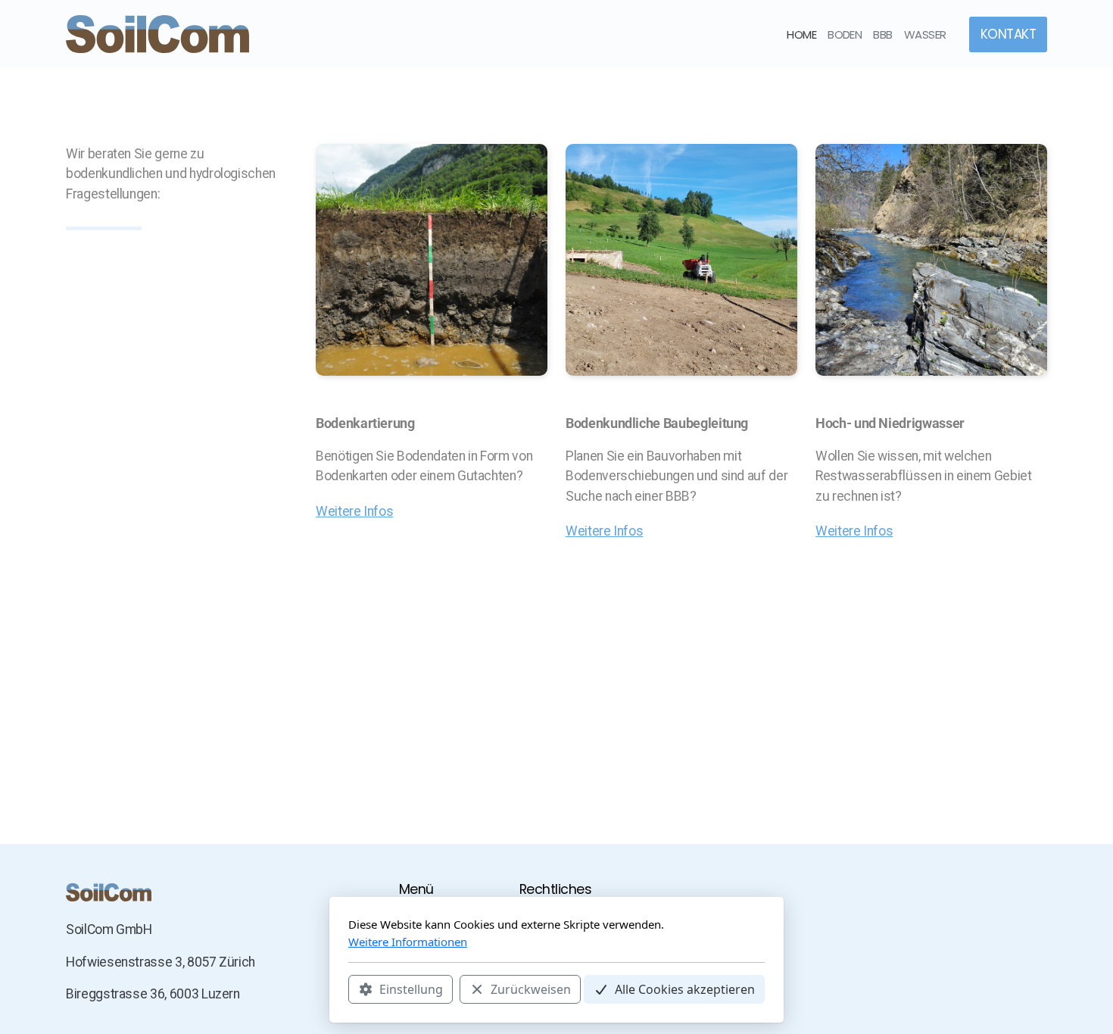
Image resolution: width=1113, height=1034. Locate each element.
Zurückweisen (531, 989)
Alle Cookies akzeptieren (685, 989)
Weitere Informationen (407, 941)
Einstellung (411, 989)
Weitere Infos (354, 511)
